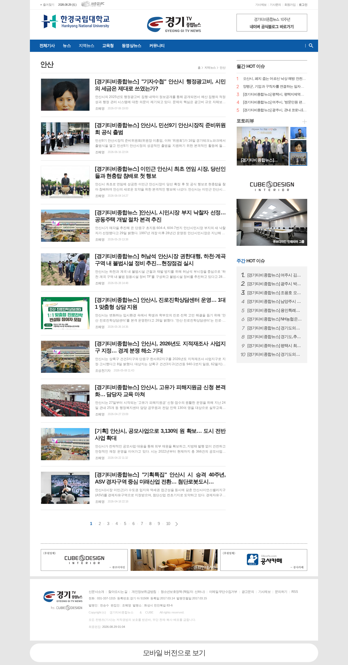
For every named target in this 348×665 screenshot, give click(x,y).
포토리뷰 (245, 120)
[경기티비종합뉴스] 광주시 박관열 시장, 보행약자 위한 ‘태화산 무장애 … (275, 284)
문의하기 (281, 592)
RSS (294, 592)
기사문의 (275, 4)
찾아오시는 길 (117, 592)
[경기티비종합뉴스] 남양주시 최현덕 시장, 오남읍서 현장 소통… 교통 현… (275, 301)
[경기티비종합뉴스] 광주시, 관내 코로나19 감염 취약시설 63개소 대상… (275, 110)
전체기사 (47, 45)
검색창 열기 (309, 45)
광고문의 (248, 592)
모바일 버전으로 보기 (174, 653)
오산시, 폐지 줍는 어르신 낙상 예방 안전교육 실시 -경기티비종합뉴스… (275, 79)
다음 (176, 524)
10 (168, 523)
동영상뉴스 (131, 45)
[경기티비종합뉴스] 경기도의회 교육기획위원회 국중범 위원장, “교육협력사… (275, 328)
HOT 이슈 (251, 260)
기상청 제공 (95, 5)
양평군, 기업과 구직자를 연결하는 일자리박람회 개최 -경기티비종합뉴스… (275, 86)
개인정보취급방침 (144, 592)
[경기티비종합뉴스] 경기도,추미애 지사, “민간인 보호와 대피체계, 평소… (275, 336)
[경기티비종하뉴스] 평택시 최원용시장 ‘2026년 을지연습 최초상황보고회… (275, 345)
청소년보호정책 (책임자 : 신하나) (183, 592)
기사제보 (260, 4)
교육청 (108, 45)
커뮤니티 (156, 45)
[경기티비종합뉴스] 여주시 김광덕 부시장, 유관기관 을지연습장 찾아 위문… (275, 275)
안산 (222, 67)
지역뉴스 (86, 45)
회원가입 (290, 4)
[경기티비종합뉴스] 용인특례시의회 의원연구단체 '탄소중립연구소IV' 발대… (275, 310)
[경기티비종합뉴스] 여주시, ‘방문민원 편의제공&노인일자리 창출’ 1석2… (275, 102)
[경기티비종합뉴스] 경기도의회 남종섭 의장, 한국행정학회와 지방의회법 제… (275, 354)
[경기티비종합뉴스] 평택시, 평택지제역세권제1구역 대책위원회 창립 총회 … (275, 94)
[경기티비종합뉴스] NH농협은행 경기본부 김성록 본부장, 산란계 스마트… (275, 319)
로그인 (303, 4)
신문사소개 (96, 592)
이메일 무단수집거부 (223, 592)
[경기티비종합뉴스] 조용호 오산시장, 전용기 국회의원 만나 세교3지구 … (275, 292)
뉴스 (66, 45)
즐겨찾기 (48, 4)
